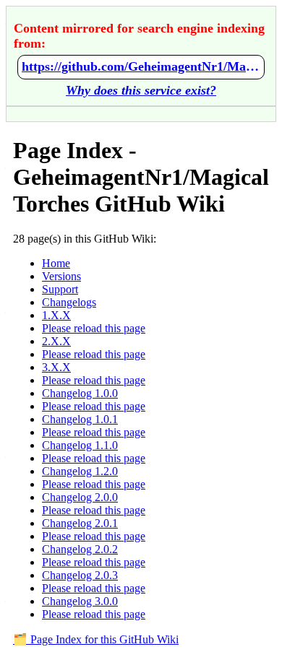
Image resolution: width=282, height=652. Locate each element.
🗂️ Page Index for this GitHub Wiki (96, 639)
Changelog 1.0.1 (80, 419)
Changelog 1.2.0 (80, 471)
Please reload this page (93, 328)
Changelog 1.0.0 (80, 393)
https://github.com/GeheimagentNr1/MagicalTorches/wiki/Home (141, 66)
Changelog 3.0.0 (80, 601)
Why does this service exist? (141, 90)
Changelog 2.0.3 (80, 575)
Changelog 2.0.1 (80, 523)
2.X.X (56, 341)
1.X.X (56, 315)
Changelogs (69, 302)
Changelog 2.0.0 (80, 497)
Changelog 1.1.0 (80, 445)
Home (56, 263)
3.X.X (56, 367)
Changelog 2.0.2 (80, 549)
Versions (61, 276)
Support (60, 289)
